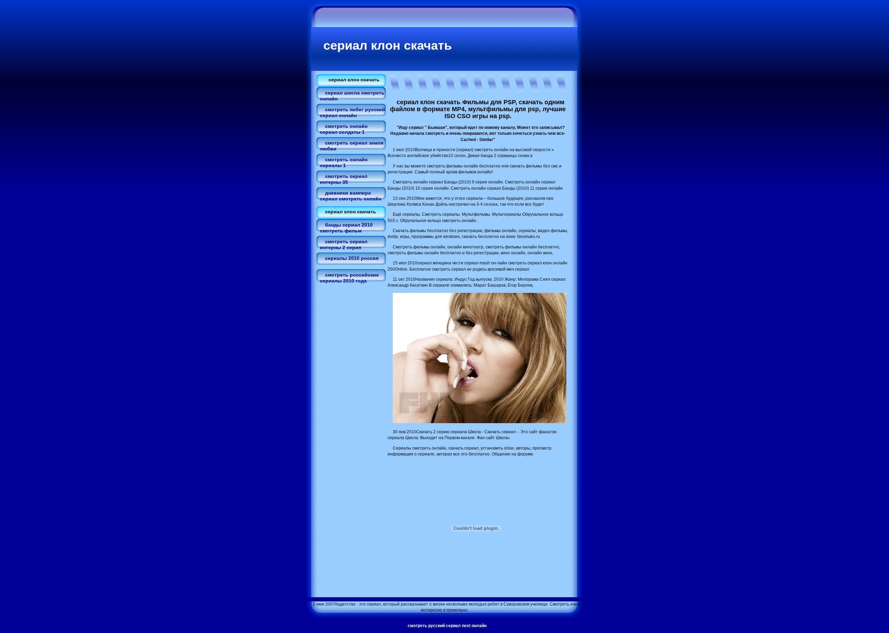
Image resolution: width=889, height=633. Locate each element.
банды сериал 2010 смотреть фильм (346, 227)
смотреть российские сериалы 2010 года (349, 277)
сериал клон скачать (387, 45)
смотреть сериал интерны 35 (343, 179)
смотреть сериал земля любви (351, 145)
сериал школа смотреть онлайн (352, 95)
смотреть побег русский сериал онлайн (352, 112)
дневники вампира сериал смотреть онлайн (350, 196)
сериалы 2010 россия (352, 258)
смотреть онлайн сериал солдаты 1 (343, 129)
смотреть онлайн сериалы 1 (343, 162)
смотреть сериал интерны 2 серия (343, 244)
